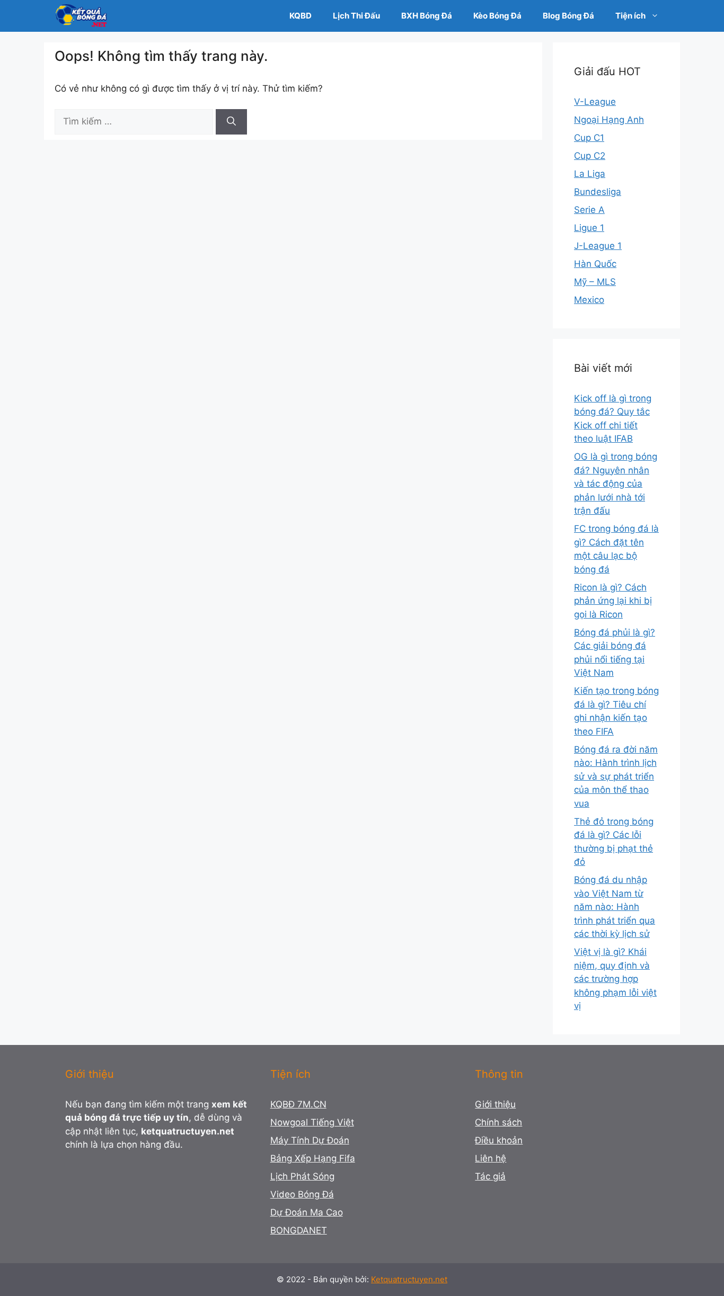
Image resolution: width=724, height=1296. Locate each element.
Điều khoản (499, 1140)
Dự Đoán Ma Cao (306, 1212)
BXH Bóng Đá (426, 16)
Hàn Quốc (595, 263)
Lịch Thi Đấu (356, 16)
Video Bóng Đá (302, 1194)
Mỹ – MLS (595, 281)
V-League (595, 101)
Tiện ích (630, 16)
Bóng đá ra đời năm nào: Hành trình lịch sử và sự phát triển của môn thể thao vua (616, 776)
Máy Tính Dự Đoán (309, 1140)
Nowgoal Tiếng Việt (312, 1122)
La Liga (589, 173)
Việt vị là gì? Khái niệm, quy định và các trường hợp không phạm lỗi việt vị (615, 978)
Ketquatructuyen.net (409, 1279)
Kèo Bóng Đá (497, 16)
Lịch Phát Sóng (302, 1176)
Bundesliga (597, 191)
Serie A (589, 209)
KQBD (300, 16)
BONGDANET (298, 1230)
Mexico (589, 299)
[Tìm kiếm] (231, 122)
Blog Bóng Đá (568, 16)
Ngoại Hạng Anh (609, 119)
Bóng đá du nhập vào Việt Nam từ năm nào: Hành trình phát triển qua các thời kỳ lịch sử (614, 906)
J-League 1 (598, 245)
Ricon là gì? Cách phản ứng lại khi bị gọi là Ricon (613, 601)
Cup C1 (589, 137)
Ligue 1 (589, 227)
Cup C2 (589, 155)
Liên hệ (490, 1158)
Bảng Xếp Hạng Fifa (312, 1158)
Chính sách (498, 1122)
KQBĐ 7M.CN (298, 1104)
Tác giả (490, 1176)
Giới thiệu (495, 1104)
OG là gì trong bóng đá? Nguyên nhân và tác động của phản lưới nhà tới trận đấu (615, 483)
